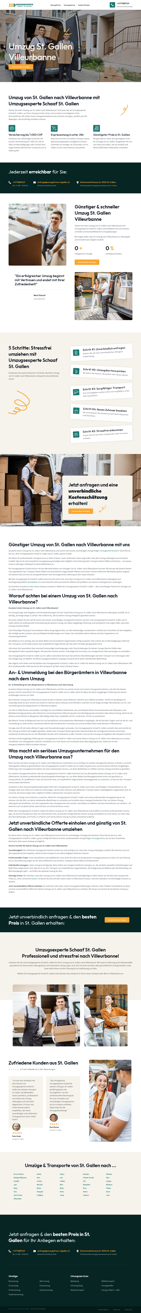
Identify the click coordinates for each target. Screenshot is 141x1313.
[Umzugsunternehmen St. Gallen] (21, 5)
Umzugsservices (79, 1276)
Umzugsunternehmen (109, 551)
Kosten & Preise (83, 5)
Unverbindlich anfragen (21, 67)
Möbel (107, 561)
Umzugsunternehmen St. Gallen (19, 1309)
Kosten (34, 878)
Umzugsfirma (55, 5)
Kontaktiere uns (34, 582)
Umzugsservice (69, 5)
